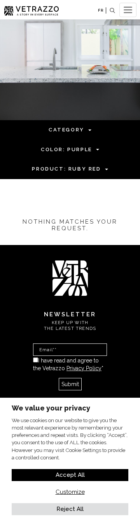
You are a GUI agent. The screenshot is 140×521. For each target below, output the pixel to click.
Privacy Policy (84, 368)
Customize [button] (70, 491)
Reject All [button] (70, 508)
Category (66, 130)
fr (100, 10)
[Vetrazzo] (70, 277)
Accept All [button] (70, 474)
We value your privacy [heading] (51, 408)
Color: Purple (66, 149)
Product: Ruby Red (66, 169)
